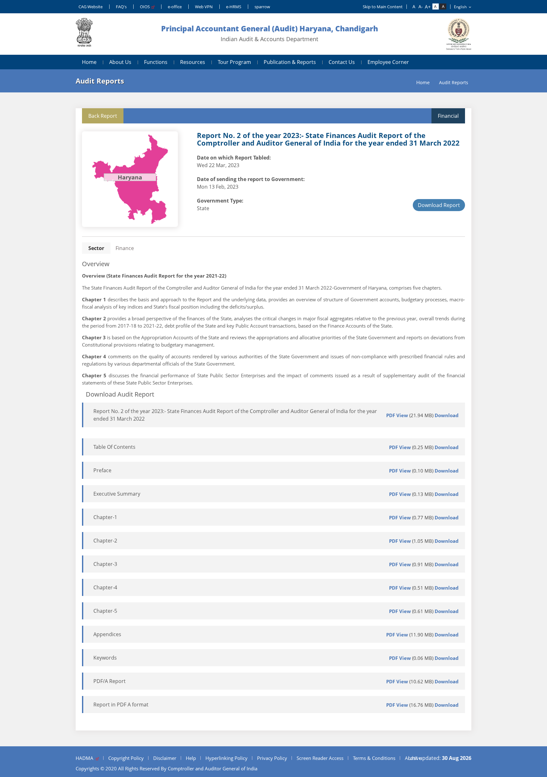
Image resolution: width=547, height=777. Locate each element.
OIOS (146, 6)
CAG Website (91, 6)
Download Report (439, 205)
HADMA (86, 758)
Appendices (107, 634)
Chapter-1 (105, 517)
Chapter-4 (105, 587)
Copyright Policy (126, 758)
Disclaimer (164, 758)
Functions (155, 62)
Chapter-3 (105, 564)
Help (191, 758)
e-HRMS (233, 6)
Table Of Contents (114, 446)
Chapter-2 (105, 540)
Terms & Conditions (374, 758)
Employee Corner (388, 62)
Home (89, 62)
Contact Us (342, 62)
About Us (120, 62)
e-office (175, 6)
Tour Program (234, 62)
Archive (413, 758)
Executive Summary (116, 493)
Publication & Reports (290, 62)
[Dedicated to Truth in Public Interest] (84, 34)
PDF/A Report (109, 681)
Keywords (105, 657)
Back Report (102, 115)
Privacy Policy (272, 758)
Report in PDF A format (120, 704)
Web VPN (204, 6)
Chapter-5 (105, 610)
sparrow (262, 6)
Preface (102, 470)
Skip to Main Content (383, 6)
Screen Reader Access (320, 758)
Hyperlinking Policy (226, 758)
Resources (192, 62)
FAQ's (121, 6)
